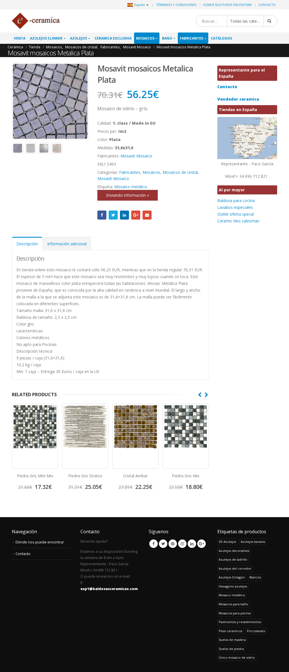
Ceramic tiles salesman (238, 221)
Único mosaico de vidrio (237, 657)
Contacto (267, 5)
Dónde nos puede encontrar (227, 5)
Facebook (101, 215)
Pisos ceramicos (230, 631)
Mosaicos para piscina (235, 613)
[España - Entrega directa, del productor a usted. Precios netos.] (36, 21)
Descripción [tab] (27, 243)
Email (147, 215)
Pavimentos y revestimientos (240, 622)
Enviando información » (127, 195)
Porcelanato (256, 631)
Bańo (167, 38)
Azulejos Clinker (46, 38)
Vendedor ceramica (238, 99)
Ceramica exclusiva (113, 38)
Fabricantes (191, 38)
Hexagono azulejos (233, 586)
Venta (19, 38)
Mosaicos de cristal (180, 172)
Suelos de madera (232, 640)
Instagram (182, 543)
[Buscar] (270, 21)
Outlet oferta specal (235, 214)
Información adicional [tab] (67, 243)
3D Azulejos (227, 541)
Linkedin (192, 543)
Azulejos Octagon (232, 577)
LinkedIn (124, 215)
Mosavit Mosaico (136, 156)
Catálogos (221, 38)
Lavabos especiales (235, 207)
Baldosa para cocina (236, 200)
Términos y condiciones (176, 5)
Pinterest (172, 543)
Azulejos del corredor (235, 568)
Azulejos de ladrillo (233, 559)
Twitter (113, 215)
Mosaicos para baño (233, 604)
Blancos (255, 577)
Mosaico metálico (130, 186)
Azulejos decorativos (234, 551)
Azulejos (78, 38)
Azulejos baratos (253, 541)
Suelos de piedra (231, 649)
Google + (135, 215)
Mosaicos (145, 38)
